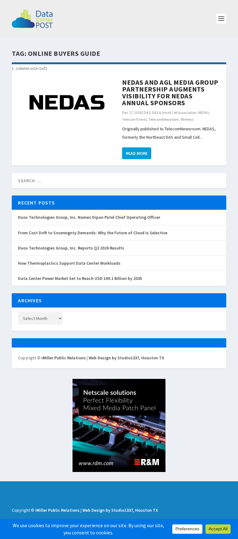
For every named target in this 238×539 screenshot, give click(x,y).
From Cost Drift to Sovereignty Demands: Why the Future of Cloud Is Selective (92, 233)
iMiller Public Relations (64, 358)
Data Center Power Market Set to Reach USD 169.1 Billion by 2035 (80, 278)
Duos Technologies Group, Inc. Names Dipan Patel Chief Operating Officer (89, 217)
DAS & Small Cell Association (174, 112)
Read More (137, 153)
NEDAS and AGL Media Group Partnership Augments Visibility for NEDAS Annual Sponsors (170, 92)
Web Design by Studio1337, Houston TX (126, 358)
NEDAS (203, 112)
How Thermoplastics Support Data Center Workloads (69, 263)
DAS (147, 112)
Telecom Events (134, 119)
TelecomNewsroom (163, 119)
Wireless (187, 119)
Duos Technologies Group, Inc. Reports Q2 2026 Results (71, 248)
